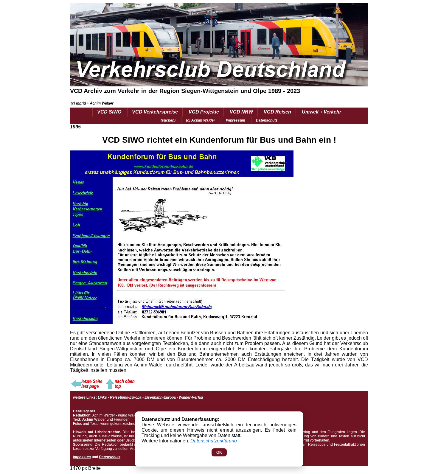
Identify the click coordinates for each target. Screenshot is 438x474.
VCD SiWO (109, 111)
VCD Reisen (277, 111)
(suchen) (168, 120)
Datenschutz (266, 120)
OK (219, 452)
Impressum (235, 120)
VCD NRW (241, 111)
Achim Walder (103, 415)
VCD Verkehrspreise (155, 111)
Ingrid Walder (129, 415)
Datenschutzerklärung (213, 440)
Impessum (82, 457)
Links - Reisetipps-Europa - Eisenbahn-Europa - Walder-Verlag (150, 397)
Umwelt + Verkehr (321, 111)
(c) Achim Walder (200, 120)
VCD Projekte (204, 111)
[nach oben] (120, 388)
